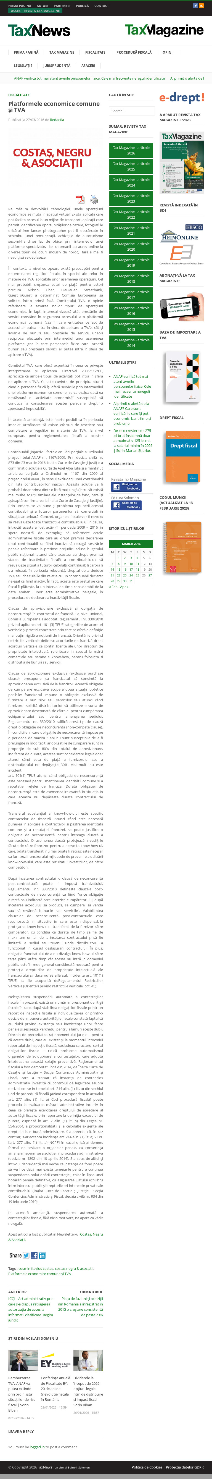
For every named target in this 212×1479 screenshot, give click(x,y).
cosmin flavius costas (35, 1268)
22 (118, 575)
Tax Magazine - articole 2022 (131, 214)
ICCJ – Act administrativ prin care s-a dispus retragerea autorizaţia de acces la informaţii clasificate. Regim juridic (31, 1309)
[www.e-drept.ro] (182, 98)
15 (118, 569)
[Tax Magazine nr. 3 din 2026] (182, 163)
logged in (37, 1446)
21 (112, 575)
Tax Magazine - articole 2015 (131, 326)
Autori (42, 6)
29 (118, 581)
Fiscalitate (95, 52)
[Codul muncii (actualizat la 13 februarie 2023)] (182, 548)
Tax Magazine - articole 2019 (131, 262)
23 (124, 575)
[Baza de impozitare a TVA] (182, 378)
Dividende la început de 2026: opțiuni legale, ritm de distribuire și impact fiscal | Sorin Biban (88, 1391)
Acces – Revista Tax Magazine (35, 11)
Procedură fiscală (134, 52)
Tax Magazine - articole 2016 (131, 310)
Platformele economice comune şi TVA (39, 1273)
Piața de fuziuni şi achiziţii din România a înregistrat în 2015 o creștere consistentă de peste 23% (80, 1306)
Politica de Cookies (147, 1467)
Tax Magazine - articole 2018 (131, 278)
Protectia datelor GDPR (185, 1467)
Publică (82, 6)
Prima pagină (19, 6)
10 (131, 564)
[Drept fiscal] (182, 458)
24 (131, 575)
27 (150, 575)
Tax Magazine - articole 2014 (131, 342)
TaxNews (45, 1467)
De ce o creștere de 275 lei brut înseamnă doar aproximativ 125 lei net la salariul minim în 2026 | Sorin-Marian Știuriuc (132, 440)
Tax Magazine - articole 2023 (131, 198)
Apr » (124, 586)
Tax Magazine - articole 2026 (131, 150)
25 (137, 575)
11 (137, 564)
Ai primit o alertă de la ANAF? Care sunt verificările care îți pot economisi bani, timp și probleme (132, 413)
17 (131, 569)
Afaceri (88, 65)
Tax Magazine (61, 52)
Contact (101, 6)
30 (124, 581)
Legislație (23, 65)
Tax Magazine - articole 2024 (131, 182)
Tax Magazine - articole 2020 (131, 246)
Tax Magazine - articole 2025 (131, 166)
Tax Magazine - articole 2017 (131, 294)
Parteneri (62, 6)
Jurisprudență (56, 65)
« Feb (113, 586)
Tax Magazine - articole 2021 (131, 230)
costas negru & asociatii (74, 1268)
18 (137, 569)
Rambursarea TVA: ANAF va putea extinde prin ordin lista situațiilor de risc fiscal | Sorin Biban (21, 1394)
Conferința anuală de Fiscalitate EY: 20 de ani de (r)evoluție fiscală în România (55, 1388)
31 (131, 581)
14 (112, 569)
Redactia (57, 119)
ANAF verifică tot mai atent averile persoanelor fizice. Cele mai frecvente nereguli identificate (89, 78)
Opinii (168, 52)
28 (112, 581)
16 (124, 569)
